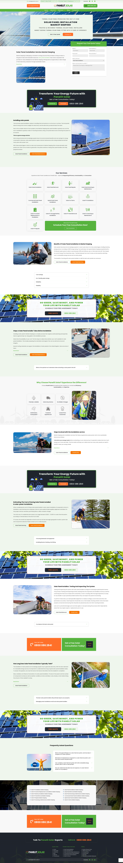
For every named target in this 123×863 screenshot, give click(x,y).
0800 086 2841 (92, 5)
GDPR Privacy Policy (87, 850)
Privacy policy (56, 856)
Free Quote (63, 103)
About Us (53, 10)
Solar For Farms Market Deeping (72, 800)
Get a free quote (55, 34)
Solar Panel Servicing (77, 262)
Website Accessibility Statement (89, 856)
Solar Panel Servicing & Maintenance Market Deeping (77, 793)
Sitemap (55, 854)
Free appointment (33, 5)
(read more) (54, 1)
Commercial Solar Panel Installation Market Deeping (77, 795)
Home (46, 10)
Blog (68, 10)
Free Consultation (70, 228)
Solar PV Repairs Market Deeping (39, 797)
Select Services (75, 58)
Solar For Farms (67, 856)
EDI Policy (84, 854)
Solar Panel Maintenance (38, 154)
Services (60, 10)
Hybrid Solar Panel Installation (70, 854)
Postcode (75, 53)
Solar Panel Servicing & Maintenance (71, 852)
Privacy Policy (85, 853)
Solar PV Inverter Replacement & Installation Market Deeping (45, 791)
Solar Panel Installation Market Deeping (74, 789)
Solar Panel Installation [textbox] (78, 60)
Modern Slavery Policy (87, 849)
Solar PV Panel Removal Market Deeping (40, 795)
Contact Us (75, 10)
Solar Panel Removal (61, 612)
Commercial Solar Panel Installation (71, 853)
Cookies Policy (86, 852)
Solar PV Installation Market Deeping (39, 789)
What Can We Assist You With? (79, 63)
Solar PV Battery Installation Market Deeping (41, 793)
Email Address (92, 48)
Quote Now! (89, 644)
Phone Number (93, 53)
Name (74, 48)
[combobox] (88, 60)
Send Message (76, 72)
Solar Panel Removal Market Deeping (73, 791)
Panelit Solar (75, 452)
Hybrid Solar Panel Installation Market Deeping (75, 797)
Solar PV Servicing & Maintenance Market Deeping (43, 800)
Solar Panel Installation (21, 154)
